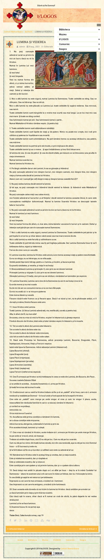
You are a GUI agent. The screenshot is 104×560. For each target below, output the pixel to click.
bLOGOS (28, 32)
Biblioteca (64, 29)
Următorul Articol (87, 529)
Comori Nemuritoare (13, 32)
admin (22, 47)
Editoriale (48, 47)
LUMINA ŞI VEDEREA (31, 42)
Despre (63, 49)
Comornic (64, 44)
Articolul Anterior (17, 529)
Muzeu (62, 34)
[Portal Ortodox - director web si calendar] (58, 554)
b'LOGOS (47, 16)
